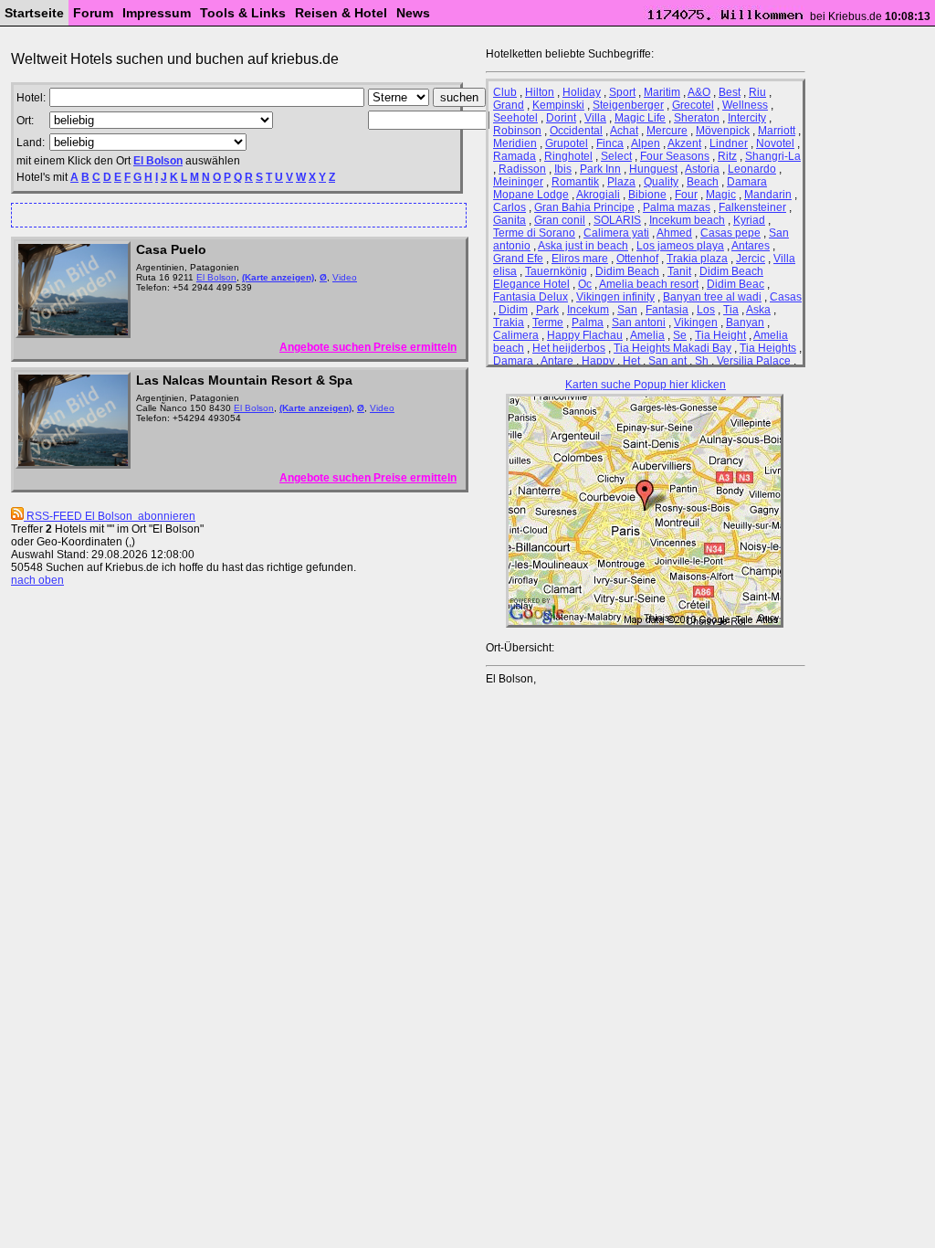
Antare (557, 360)
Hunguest (653, 169)
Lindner (728, 143)
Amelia (647, 335)
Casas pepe (730, 233)
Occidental (576, 130)
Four (686, 194)
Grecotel (693, 105)
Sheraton (697, 117)
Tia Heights (768, 348)
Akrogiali (598, 194)
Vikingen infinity (615, 297)
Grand (508, 105)
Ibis (563, 169)
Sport (622, 92)
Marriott (776, 130)
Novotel (775, 143)
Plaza (621, 181)
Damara (513, 360)
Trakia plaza (697, 258)
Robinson (517, 130)
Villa (595, 117)
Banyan (745, 322)
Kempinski (558, 105)
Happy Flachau (585, 335)
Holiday (581, 92)
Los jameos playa (680, 245)
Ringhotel (568, 156)
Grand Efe (518, 258)
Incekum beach (687, 220)
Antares (750, 245)
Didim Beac (735, 284)
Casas (786, 297)
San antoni (639, 322)
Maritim (662, 92)
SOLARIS (617, 220)
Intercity (747, 117)
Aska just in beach (583, 245)
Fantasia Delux (530, 297)
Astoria (702, 169)
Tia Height (720, 335)
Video (344, 277)
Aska (758, 309)
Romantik (575, 181)
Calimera (516, 335)
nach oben (37, 580)
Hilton (539, 92)
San (627, 309)
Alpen (645, 143)
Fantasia (667, 309)
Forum (93, 12)
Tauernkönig (556, 271)
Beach (703, 181)
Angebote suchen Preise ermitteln (368, 347)
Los (706, 309)
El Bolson (158, 160)
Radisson (522, 169)
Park (547, 309)
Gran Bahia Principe (584, 207)
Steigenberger (628, 105)
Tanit (679, 271)
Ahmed (674, 233)
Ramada (514, 156)
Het (631, 360)
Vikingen (696, 322)
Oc (585, 284)
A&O (699, 92)
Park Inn (600, 169)
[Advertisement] (231, 214)
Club (505, 92)
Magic (721, 194)
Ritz (727, 156)
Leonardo (752, 169)
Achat (624, 130)
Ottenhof (637, 258)
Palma (588, 322)
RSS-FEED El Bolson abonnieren (109, 516)
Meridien (515, 143)
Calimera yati (616, 233)
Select (616, 156)
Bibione (647, 194)
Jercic (750, 258)
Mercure (667, 130)
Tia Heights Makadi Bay (672, 348)
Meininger (518, 181)
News (413, 12)
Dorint (561, 117)
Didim (513, 309)
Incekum (588, 309)
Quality (661, 181)
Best (730, 92)
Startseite (34, 12)
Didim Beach (627, 271)
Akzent (684, 143)
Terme (547, 322)
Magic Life (640, 117)
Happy (598, 360)
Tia (731, 309)
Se (680, 335)
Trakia (508, 322)
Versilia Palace (754, 360)
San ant (667, 360)
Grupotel (566, 143)
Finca (610, 143)
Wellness (745, 105)
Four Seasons (674, 156)
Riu (757, 92)
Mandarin (768, 194)
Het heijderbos (568, 348)
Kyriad (749, 220)
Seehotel (515, 117)
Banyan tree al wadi (712, 297)
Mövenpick (723, 130)
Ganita (509, 220)
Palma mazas (676, 207)
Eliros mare (580, 258)
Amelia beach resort (649, 284)
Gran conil (559, 220)
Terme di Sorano (534, 233)
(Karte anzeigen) (278, 277)
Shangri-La (773, 156)
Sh (702, 360)
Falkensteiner (752, 207)
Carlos (509, 207)
